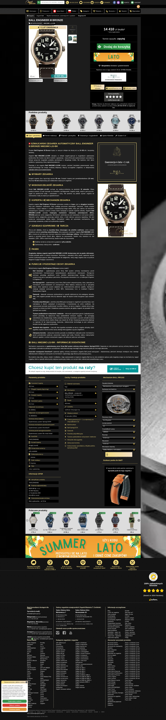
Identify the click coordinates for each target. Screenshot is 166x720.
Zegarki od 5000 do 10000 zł (83, 680)
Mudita (42, 662)
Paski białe (128, 682)
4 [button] (127, 556)
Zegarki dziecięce (61, 664)
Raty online (128, 623)
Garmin (29, 694)
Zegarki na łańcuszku (62, 678)
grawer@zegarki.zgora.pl (45, 634)
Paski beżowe (129, 680)
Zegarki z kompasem (81, 655)
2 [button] (123, 556)
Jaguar (29, 701)
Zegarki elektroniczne (62, 666)
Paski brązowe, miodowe (132, 685)
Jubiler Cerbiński (31, 703)
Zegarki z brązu (60, 659)
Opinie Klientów (107, 135)
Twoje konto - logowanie (114, 636)
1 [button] (121, 556)
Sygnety (110, 698)
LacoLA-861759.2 (99, 529)
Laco (41, 644)
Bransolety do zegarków (114, 653)
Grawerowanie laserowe (114, 623)
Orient (42, 664)
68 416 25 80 (61, 619)
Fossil (28, 691)
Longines (42, 648)
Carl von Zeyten (31, 669)
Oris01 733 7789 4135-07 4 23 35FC (49, 530)
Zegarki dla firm (129, 630)
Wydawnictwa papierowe (114, 701)
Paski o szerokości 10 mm (132, 648)
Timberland (43, 691)
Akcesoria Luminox (113, 644)
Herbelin (29, 698)
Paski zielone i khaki (131, 698)
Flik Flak (29, 689)
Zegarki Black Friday (129, 637)
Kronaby (42, 643)
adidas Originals (31, 643)
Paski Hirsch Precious (114, 675)
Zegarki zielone (60, 657)
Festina (29, 685)
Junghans (29, 705)
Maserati (42, 655)
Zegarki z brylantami (81, 650)
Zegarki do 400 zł (80, 671)
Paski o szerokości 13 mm (132, 653)
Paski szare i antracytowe (132, 696)
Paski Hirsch (111, 669)
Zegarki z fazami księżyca (83, 653)
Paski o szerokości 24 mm (132, 673)
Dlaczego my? (129, 612)
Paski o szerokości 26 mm (132, 675)
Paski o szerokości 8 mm (132, 644)
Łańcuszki (110, 659)
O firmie (127, 616)
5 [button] (129, 556)
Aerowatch (30, 644)
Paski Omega (111, 682)
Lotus (41, 651)
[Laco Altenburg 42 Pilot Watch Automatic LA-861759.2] (99, 520)
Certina (29, 673)
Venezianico (43, 698)
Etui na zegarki (112, 655)
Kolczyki (110, 657)
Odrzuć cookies (14, 705)
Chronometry (59, 646)
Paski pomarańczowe (131, 693)
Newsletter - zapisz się (114, 632)
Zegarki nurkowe (60, 682)
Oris (41, 666)
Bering (29, 662)
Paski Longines (112, 676)
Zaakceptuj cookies (14, 701)
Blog (109, 611)
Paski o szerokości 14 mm (132, 655)
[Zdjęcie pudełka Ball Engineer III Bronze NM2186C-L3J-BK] (72, 39)
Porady (127, 621)
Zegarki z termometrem (82, 659)
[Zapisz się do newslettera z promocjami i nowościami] (138, 6)
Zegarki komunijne (130, 634)
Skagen (42, 682)
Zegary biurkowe (80, 687)
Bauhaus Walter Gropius (31, 658)
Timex (42, 693)
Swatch (42, 687)
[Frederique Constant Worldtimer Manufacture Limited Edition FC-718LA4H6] (66, 520)
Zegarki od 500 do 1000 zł (83, 675)
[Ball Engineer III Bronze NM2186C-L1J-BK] (33, 122)
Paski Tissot (111, 689)
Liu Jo (42, 646)
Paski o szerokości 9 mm (132, 646)
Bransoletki (111, 651)
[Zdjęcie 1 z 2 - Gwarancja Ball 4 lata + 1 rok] (117, 162)
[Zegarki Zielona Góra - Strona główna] (31, 2)
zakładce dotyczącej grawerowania (40, 169)
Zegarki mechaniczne (62, 676)
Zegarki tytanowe (80, 648)
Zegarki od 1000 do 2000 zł (83, 676)
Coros (28, 676)
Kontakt (127, 611)
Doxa (28, 682)
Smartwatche (59, 648)
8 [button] (134, 556)
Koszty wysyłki (112, 628)
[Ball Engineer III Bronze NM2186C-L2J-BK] (50, 122)
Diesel (29, 680)
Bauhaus (29, 655)
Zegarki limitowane (61, 673)
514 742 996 (34, 624)
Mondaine (43, 660)
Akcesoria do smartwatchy (115, 646)
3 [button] (125, 556)
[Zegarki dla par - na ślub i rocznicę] (83, 548)
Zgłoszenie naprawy (113, 637)
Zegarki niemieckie (61, 680)
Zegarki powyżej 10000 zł (83, 682)
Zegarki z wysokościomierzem (84, 664)
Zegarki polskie (60, 684)
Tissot (42, 694)
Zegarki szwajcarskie (81, 644)
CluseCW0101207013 (132, 529)
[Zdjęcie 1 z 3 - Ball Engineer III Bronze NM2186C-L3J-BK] (48, 51)
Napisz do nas (129, 614)
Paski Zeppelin (112, 691)
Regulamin (128, 625)
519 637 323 (34, 629)
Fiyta (28, 687)
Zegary (77, 684)
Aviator (29, 651)
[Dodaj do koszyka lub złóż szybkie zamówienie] (114, 46)
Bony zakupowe (112, 650)
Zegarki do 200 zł (80, 668)
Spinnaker (43, 684)
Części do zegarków (113, 612)
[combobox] (52, 2)
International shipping (114, 627)
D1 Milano (30, 678)
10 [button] (138, 556)
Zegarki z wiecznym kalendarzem (81, 661)
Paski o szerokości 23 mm (132, 671)
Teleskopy (110, 700)
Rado (41, 673)
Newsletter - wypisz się (114, 634)
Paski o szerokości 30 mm (132, 678)
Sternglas (43, 685)
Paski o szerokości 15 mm (132, 657)
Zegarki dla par (60, 653)
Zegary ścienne (80, 685)
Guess (29, 696)
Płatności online (129, 620)
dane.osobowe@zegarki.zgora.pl (35, 713)
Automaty (58, 644)
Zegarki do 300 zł (80, 669)
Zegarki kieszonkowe (62, 669)
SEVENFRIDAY (44, 680)
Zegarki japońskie (61, 668)
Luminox (42, 653)
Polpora (42, 671)
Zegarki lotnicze (60, 675)
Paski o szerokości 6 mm (132, 643)
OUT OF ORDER (45, 668)
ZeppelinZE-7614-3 (115, 529)
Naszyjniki (110, 662)
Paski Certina (111, 666)
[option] (83, 548)
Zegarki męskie (60, 651)
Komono (29, 707)
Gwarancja (111, 621)
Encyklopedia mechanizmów (112, 617)
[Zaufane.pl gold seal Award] (153, 576)
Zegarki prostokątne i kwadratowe (62, 686)
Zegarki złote (79, 666)
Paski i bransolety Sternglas (115, 693)
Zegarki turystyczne (81, 646)
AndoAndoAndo (31, 648)
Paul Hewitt (43, 669)
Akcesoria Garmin (113, 643)
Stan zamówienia (129, 628)
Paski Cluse (111, 668)
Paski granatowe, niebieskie (133, 691)
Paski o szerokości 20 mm (132, 666)
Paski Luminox (112, 678)
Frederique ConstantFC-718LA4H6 (66, 529)
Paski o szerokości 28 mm (132, 676)
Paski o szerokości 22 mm (132, 669)
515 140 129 (34, 619)
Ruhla (41, 675)
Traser (42, 696)
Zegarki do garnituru (61, 662)
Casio (28, 671)
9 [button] (136, 556)
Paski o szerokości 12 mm (132, 651)
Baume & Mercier (32, 660)
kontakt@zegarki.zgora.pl (33, 614)
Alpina (29, 646)
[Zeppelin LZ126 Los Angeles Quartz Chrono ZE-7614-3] (116, 520)
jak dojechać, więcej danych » (63, 621)
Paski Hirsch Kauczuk (114, 671)
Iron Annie (30, 700)
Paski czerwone (129, 689)
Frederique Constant (32, 693)
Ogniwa (110, 664)
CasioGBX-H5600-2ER (82, 529)
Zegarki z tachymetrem (82, 657)
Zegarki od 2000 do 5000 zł (83, 678)
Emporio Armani (31, 684)
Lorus (41, 650)
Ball (28, 653)
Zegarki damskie (60, 650)
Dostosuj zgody (14, 709)
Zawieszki (110, 705)
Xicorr (42, 701)
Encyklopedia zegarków (114, 620)
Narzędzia (110, 660)
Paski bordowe (129, 684)
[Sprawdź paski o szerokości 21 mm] (120, 488)
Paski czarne (128, 687)
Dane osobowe (112, 614)
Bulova (29, 666)
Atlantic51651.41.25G (33, 529)
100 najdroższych (61, 643)
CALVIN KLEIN (31, 668)
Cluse (28, 675)
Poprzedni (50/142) (36, 80)
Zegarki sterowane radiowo (63, 689)
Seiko (41, 678)
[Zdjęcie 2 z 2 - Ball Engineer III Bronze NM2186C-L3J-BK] (117, 210)
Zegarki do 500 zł (80, 673)
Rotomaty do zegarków (114, 696)
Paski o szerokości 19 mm (132, 664)
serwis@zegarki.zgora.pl (45, 629)
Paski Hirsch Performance (115, 673)
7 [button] (133, 556)
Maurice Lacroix (44, 657)
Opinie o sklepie (129, 618)
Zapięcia (110, 703)
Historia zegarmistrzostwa (115, 625)
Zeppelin (42, 703)
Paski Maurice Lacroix (114, 680)
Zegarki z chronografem (82, 651)
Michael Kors (44, 659)
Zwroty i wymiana (130, 632)
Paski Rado (111, 685)
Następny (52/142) (60, 80)
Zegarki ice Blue (60, 655)
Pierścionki (111, 694)
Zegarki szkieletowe (81, 643)
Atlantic (29, 650)
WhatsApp (36, 639)
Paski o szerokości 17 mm (132, 660)
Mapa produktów (112, 630)
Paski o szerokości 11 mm (132, 650)
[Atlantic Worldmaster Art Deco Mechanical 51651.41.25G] (33, 520)
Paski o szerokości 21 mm (132, 668)
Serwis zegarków (129, 627)
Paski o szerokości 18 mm (132, 662)
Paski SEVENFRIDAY (114, 687)
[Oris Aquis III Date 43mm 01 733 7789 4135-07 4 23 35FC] (50, 520)
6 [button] (131, 556)
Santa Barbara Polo (45, 676)
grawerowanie (123, 65)
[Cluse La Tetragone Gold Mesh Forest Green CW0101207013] (132, 520)
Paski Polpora (111, 684)
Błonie (29, 664)
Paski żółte (128, 700)
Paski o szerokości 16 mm (132, 659)
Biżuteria (110, 648)
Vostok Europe (44, 700)
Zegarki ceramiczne (61, 660)
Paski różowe (128, 694)
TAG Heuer (43, 689)
